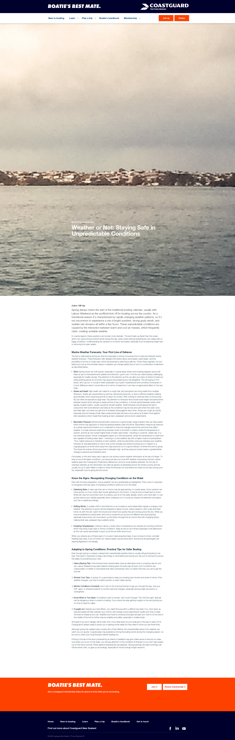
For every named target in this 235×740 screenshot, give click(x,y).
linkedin (177, 729)
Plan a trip (87, 18)
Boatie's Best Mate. (74, 6)
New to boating (56, 18)
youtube (184, 729)
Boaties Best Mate (164, 6)
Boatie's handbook (109, 18)
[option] (117, 212)
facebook (170, 729)
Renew (182, 18)
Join (153, 687)
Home (51, 721)
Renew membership (174, 687)
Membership (130, 18)
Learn (72, 18)
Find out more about (72, 728)
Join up (166, 18)
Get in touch (143, 721)
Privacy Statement (76, 736)
